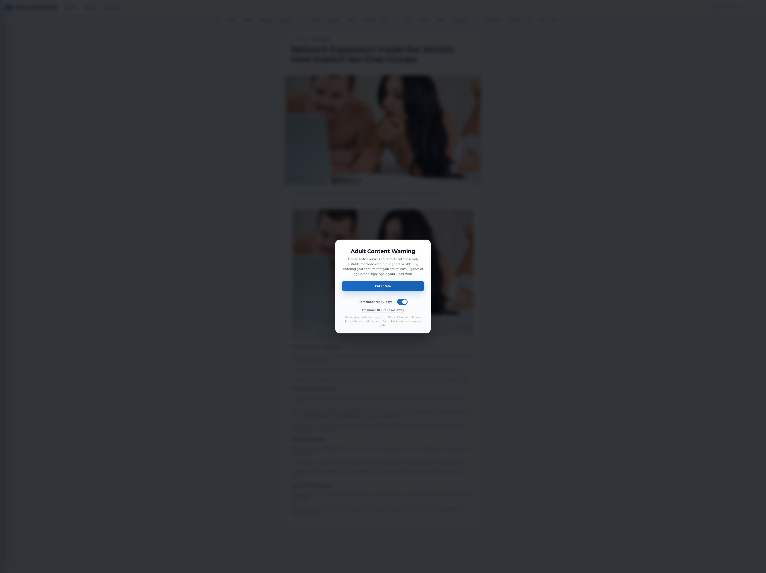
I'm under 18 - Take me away (383, 310)
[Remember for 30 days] (402, 302)
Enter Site (383, 286)
